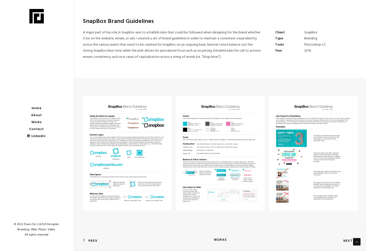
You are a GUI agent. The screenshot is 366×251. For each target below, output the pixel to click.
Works (220, 240)
